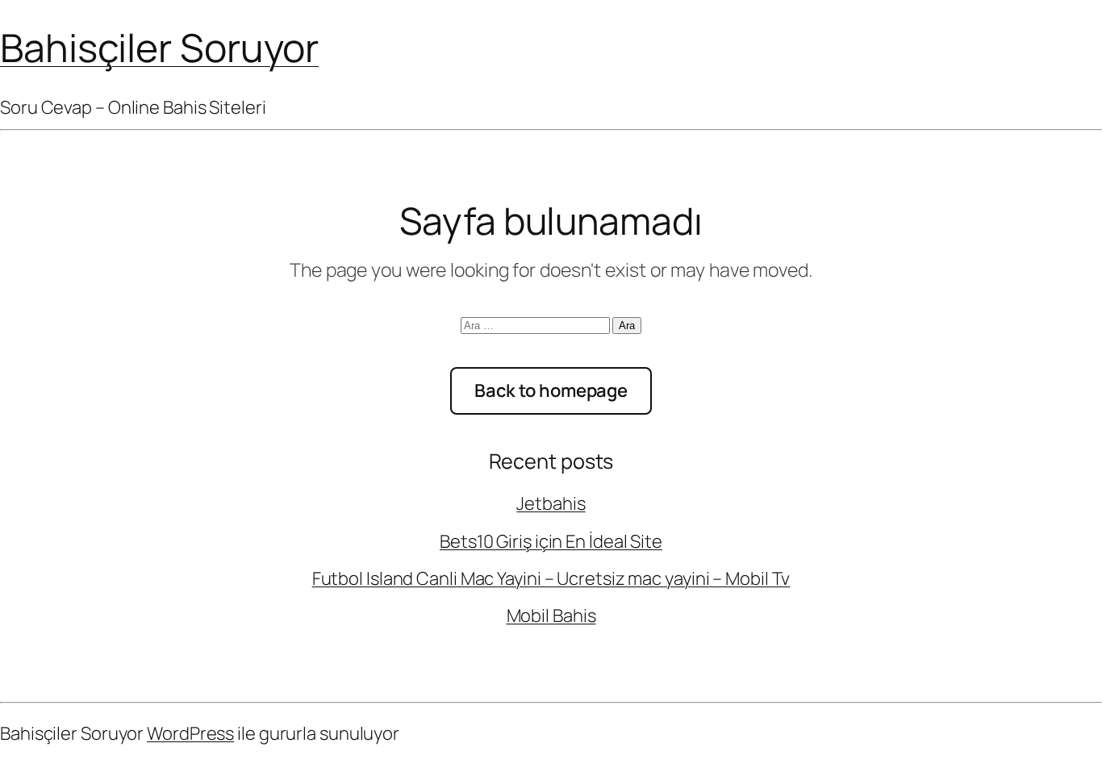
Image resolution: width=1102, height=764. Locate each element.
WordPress (190, 733)
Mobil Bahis (551, 615)
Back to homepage (551, 390)
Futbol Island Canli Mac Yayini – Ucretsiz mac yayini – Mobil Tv (551, 578)
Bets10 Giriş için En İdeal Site (551, 541)
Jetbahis (550, 503)
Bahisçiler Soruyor (159, 47)
